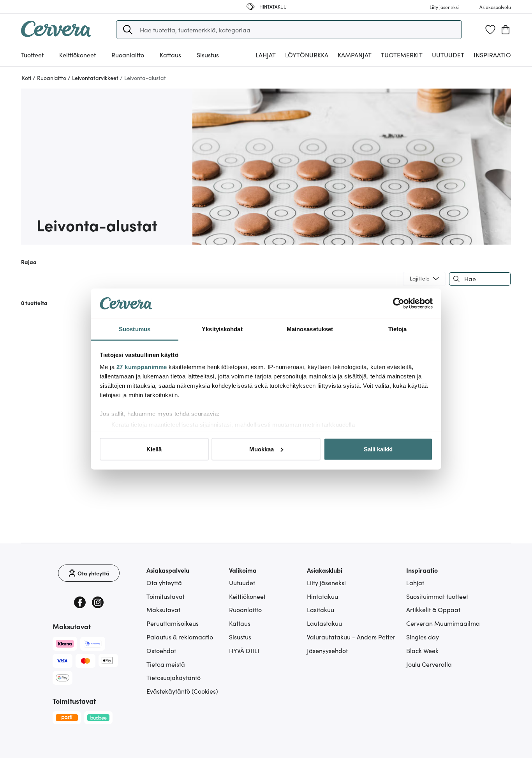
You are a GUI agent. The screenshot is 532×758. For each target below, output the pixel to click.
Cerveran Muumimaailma (443, 623)
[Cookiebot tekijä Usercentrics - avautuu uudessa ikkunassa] (399, 303)
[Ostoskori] (505, 30)
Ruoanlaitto (245, 609)
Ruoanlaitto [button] (127, 54)
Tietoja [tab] (397, 329)
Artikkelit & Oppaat (433, 609)
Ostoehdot (161, 650)
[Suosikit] (490, 30)
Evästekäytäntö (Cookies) (182, 691)
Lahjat (415, 582)
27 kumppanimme (141, 367)
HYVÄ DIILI (244, 650)
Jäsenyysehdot (327, 650)
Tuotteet (32, 54)
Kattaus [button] (170, 54)
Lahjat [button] (265, 54)
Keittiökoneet (247, 596)
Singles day (422, 636)
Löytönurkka (306, 54)
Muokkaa (261, 449)
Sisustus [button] (208, 54)
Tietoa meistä (165, 664)
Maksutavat (163, 609)
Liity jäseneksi (326, 582)
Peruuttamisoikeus (172, 623)
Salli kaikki (378, 449)
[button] (127, 30)
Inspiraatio (492, 54)
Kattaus (239, 623)
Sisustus (240, 636)
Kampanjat (355, 54)
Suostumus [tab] (134, 329)
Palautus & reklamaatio (179, 636)
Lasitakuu (320, 609)
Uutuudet (448, 54)
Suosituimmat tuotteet (437, 596)
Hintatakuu (322, 596)
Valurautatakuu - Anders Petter (351, 636)
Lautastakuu (324, 623)
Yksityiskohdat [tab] (222, 329)
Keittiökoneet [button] (77, 54)
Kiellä (154, 449)
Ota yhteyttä (164, 582)
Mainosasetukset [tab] (310, 329)
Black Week (422, 650)
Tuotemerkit (402, 54)
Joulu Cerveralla (429, 664)
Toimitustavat (165, 596)
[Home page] (56, 34)
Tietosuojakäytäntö (173, 677)
